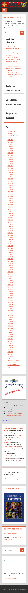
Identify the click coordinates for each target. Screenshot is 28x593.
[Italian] (18, 2)
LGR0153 (10, 302)
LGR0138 (10, 270)
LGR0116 (10, 220)
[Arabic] (6, 2)
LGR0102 (10, 190)
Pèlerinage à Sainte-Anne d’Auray (16, 409)
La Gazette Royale (13, 135)
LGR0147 (10, 289)
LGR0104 (10, 194)
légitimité (7, 440)
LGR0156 (10, 309)
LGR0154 (10, 304)
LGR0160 (10, 317)
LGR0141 (10, 276)
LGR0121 (10, 233)
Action (9, 367)
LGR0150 (10, 296)
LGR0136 (10, 265)
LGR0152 (10, 300)
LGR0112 (10, 211)
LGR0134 (10, 261)
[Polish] (20, 2)
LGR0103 (10, 192)
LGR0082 (10, 146)
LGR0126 (10, 244)
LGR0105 (10, 196)
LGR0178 (10, 356)
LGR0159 (10, 315)
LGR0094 (10, 172)
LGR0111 (10, 209)
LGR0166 (10, 330)
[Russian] (24, 2)
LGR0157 (10, 311)
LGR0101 (10, 187)
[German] (16, 2)
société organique (9, 447)
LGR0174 (10, 347)
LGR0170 (10, 339)
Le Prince (10, 138)
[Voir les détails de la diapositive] (14, 387)
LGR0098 (10, 181)
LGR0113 (10, 213)
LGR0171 (10, 341)
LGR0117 (10, 222)
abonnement (11, 131)
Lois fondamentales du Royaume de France (13, 456)
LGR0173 (10, 345)
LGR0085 (10, 153)
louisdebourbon (12, 533)
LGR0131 (10, 254)
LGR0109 (10, 205)
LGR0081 (10, 144)
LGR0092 (10, 168)
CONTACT (10, 133)
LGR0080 (10, 142)
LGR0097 (10, 179)
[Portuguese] (22, 2)
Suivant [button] (22, 387)
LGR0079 (10, 140)
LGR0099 (10, 183)
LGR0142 (10, 278)
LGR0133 (10, 259)
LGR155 (10, 358)
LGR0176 (10, 352)
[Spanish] (26, 2)
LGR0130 (10, 252)
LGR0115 (10, 218)
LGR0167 (10, 332)
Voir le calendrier (6, 420)
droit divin (18, 435)
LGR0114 (10, 215)
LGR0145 (10, 285)
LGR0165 (10, 328)
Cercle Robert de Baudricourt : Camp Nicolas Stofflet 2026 (14, 75)
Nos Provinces (12, 363)
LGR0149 (10, 293)
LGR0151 (10, 298)
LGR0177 (10, 354)
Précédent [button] (6, 387)
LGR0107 (10, 200)
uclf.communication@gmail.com (13, 479)
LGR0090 (10, 164)
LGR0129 (10, 250)
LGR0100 (10, 185)
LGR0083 (10, 148)
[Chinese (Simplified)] (8, 2)
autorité (19, 447)
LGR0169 (10, 337)
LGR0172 (10, 343)
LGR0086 (10, 155)
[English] (12, 2)
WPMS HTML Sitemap (14, 365)
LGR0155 (10, 306)
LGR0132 (10, 257)
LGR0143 (10, 280)
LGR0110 (10, 207)
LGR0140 (10, 274)
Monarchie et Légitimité (14, 360)
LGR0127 (10, 246)
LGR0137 (10, 267)
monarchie (7, 433)
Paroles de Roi (9, 117)
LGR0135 (10, 263)
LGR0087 (10, 157)
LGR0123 (10, 237)
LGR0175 (10, 350)
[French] (14, 2)
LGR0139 (10, 272)
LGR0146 (10, 287)
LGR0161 (10, 319)
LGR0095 (10, 174)
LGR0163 (10, 324)
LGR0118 (10, 224)
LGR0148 (10, 291)
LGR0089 (10, 161)
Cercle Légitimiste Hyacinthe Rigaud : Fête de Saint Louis (13, 49)
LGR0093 (10, 170)
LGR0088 (10, 159)
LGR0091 (10, 166)
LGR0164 (10, 326)
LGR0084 (10, 151)
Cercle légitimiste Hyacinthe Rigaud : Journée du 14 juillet (14, 68)
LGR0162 (10, 321)
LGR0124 (10, 239)
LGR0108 (10, 203)
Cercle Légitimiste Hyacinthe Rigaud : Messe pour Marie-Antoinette (14, 415)
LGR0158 (10, 313)
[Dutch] (10, 2)
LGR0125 (10, 241)
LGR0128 (10, 248)
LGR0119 (10, 226)
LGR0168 (10, 334)
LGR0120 (10, 228)
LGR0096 (10, 177)
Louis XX (20, 460)
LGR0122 (10, 235)
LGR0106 (10, 198)
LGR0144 (10, 283)
